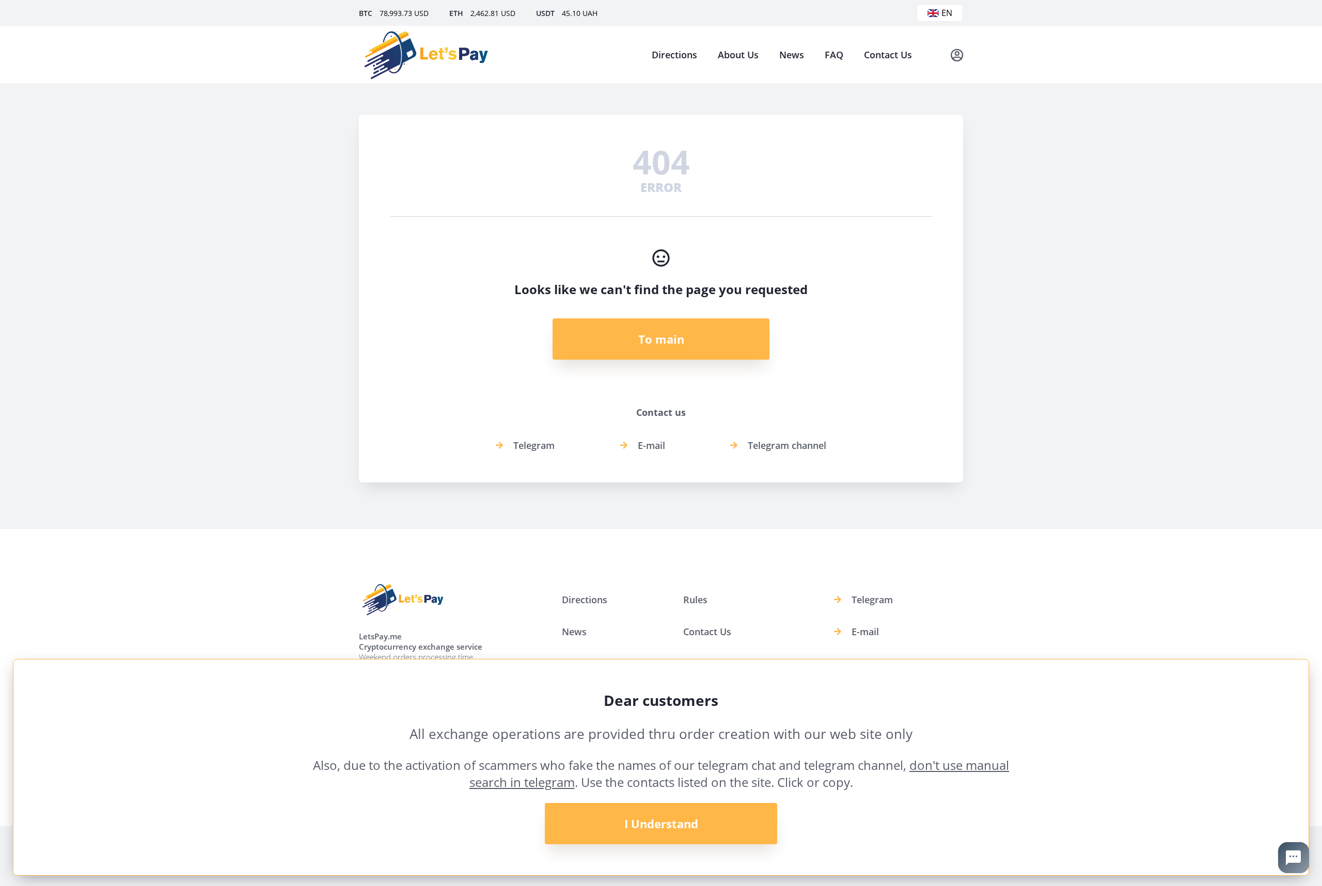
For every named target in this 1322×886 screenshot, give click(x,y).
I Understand (661, 823)
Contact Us (888, 55)
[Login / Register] (957, 54)
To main (661, 339)
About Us (738, 55)
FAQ (834, 55)
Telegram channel (787, 445)
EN (946, 13)
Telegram (534, 445)
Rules (695, 599)
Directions (674, 55)
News (791, 55)
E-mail (651, 445)
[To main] (426, 55)
